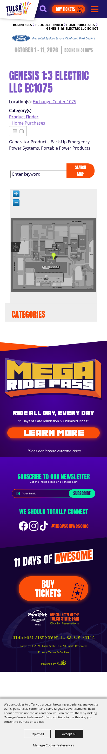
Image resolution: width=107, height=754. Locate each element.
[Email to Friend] (15, 130)
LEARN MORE (53, 432)
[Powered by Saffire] (61, 663)
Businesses (22, 25)
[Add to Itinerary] (21, 131)
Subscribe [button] (82, 493)
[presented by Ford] (53, 38)
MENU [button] (94, 9)
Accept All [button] (69, 734)
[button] (45, 11)
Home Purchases (80, 25)
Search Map (80, 170)
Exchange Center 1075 (54, 102)
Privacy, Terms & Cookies (53, 652)
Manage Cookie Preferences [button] (53, 745)
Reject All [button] (37, 734)
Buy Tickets (65, 9)
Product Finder (49, 25)
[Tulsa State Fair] (18, 8)
